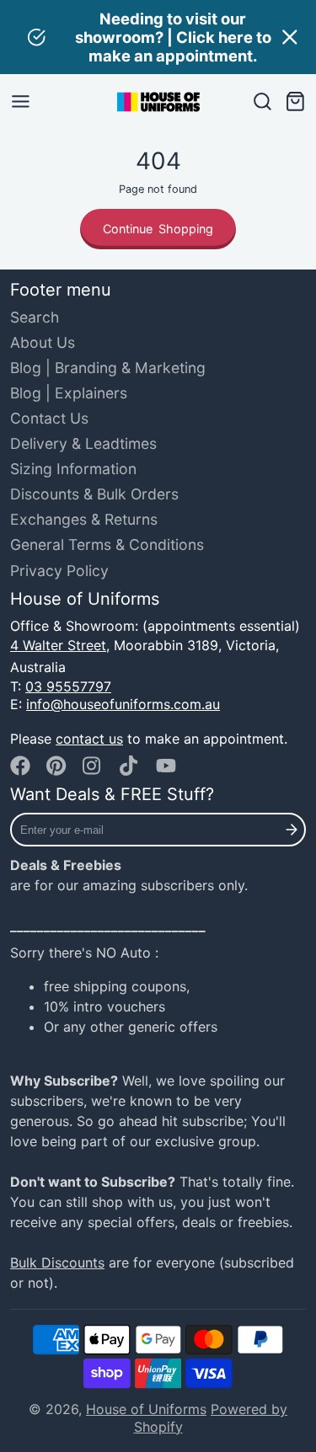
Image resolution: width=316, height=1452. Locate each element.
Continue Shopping (158, 229)
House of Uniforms (146, 1409)
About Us (42, 342)
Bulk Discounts (57, 1262)
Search (34, 317)
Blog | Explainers (68, 393)
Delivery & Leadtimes (83, 443)
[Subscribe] (291, 829)
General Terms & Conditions (107, 544)
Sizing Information (73, 469)
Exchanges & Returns (84, 519)
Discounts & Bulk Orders (94, 494)
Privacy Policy (59, 570)
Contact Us (49, 418)
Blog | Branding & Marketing (108, 367)
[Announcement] (158, 37)
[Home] (158, 102)
